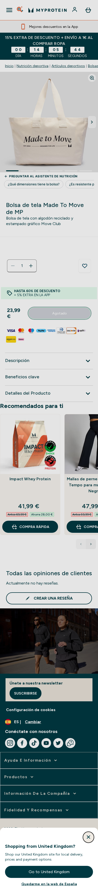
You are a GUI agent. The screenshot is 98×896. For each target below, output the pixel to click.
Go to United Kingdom (49, 872)
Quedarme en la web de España (49, 884)
